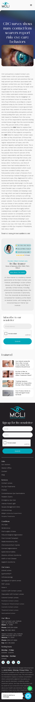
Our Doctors (5, 464)
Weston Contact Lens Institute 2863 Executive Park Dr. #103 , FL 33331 (12, 635)
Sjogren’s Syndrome (8, 562)
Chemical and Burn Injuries (10, 545)
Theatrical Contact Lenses (9, 610)
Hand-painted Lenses (8, 613)
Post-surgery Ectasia (8, 531)
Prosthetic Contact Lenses (9, 601)
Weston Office (6, 468)
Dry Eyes (4, 524)
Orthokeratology (6, 510)
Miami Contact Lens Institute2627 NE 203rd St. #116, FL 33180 (11, 623)
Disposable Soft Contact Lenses (12, 594)
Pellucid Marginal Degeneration (11, 535)
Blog (3, 475)
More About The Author (17, 272)
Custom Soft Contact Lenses (11, 591)
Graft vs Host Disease (8, 558)
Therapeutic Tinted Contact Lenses (12, 604)
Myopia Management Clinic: (10, 507)
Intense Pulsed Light (8, 503)
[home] (5, 5)
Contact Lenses (6, 483)
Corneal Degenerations (9, 548)
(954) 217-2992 (12, 640)
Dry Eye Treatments (8, 486)
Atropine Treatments (8, 516)
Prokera (4, 490)
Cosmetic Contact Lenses (9, 607)
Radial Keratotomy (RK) (9, 541)
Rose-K (4, 587)
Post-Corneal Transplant (9, 538)
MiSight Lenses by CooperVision (11, 513)
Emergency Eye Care (8, 500)
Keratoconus (5, 528)
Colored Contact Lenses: (10, 597)
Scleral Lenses (6, 570)
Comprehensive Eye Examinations (13, 493)
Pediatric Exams (7, 497)
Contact (4, 471)
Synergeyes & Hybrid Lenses (11, 580)
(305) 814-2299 (12, 627)
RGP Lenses (5, 584)
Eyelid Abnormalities (8, 552)
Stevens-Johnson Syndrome (11, 555)
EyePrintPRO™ (6, 574)
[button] (31, 5)
